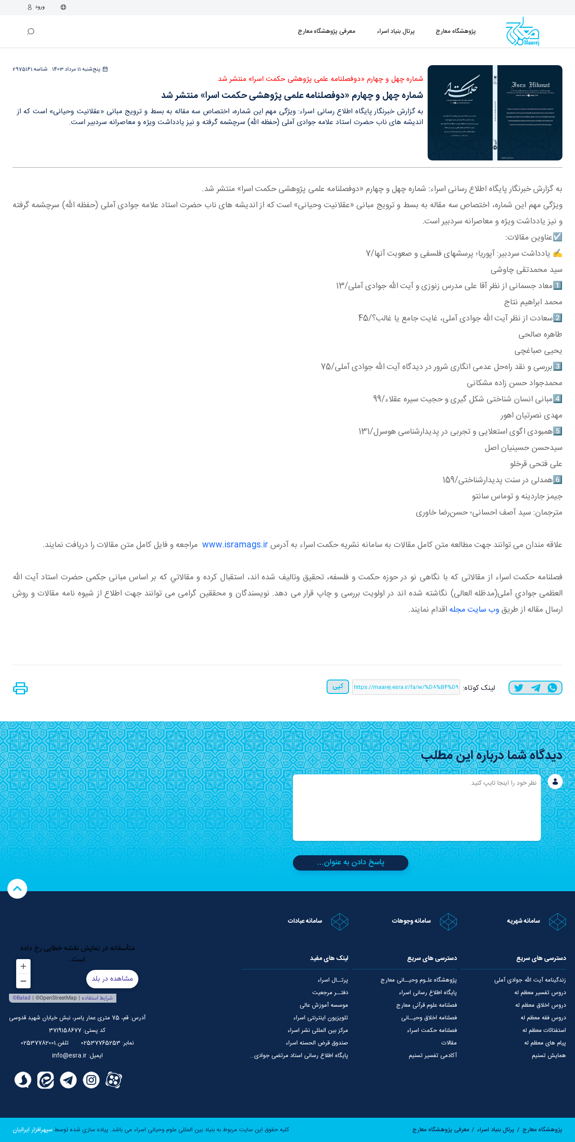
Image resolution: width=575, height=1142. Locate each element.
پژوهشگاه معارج (456, 31)
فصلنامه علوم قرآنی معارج (426, 1005)
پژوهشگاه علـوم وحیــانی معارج (418, 980)
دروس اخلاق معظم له (540, 1005)
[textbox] (417, 807)
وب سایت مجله (474, 610)
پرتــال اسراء (333, 980)
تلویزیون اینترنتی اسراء (320, 1018)
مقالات (449, 1043)
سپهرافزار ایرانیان (33, 1130)
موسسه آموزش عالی (324, 1005)
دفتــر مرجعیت (330, 993)
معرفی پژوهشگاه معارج (326, 31)
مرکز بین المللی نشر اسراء (318, 1030)
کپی (337, 686)
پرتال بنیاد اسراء (495, 1130)
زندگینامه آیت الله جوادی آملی (530, 980)
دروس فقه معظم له (543, 1018)
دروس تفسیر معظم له (540, 993)
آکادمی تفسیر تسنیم (433, 1056)
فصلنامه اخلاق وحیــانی (429, 1018)
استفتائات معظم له (544, 1030)
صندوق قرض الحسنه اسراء (317, 1043)
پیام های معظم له (545, 1043)
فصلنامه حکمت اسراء (432, 1030)
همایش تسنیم (549, 1056)
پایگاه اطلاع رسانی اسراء (428, 993)
